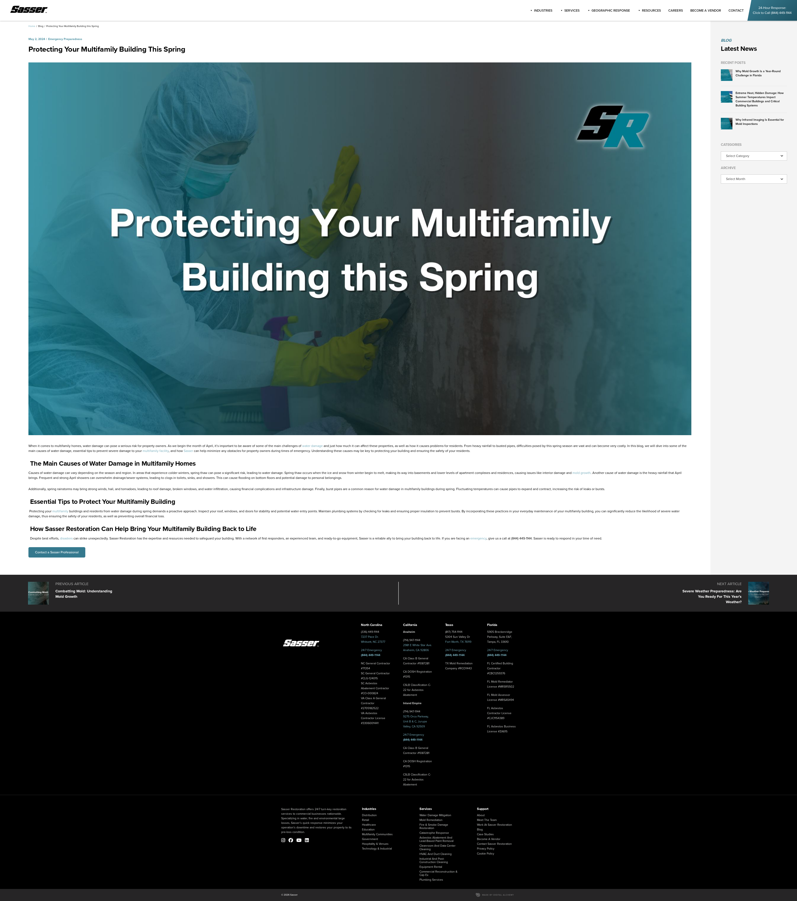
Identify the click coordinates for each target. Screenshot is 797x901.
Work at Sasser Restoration (494, 825)
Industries (543, 10)
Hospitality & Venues (375, 844)
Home (31, 26)
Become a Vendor (488, 839)
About (481, 815)
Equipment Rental (430, 867)
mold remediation (431, 820)
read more (71, 593)
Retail (365, 820)
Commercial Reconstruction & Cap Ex (438, 873)
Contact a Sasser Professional (57, 552)
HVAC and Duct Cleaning (435, 854)
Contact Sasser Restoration (494, 844)
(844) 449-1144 (781, 12)
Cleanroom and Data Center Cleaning (437, 847)
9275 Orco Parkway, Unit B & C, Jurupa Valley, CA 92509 (416, 721)
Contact (736, 10)
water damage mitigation (435, 815)
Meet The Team (487, 820)
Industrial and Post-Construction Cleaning (433, 860)
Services (571, 10)
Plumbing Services (431, 880)
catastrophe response (434, 833)
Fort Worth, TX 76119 (458, 642)
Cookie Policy (485, 853)
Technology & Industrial (377, 848)
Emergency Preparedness (65, 39)
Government (370, 839)
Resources (651, 10)
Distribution (369, 815)
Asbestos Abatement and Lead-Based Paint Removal (436, 839)
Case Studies (485, 834)
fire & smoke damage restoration (433, 826)
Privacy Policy (485, 848)
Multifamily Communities (377, 834)
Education (368, 829)
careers (675, 10)
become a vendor (705, 10)
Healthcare (369, 825)
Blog (40, 26)
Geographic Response (611, 10)
